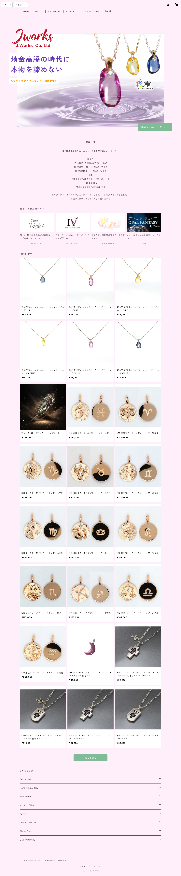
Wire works (25, 796)
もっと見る (90, 757)
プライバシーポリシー (31, 861)
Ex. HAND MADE (27, 840)
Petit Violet (25, 779)
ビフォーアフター (91, 11)
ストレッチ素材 (27, 805)
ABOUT (39, 11)
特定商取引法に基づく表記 (55, 861)
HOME (26, 11)
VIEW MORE (37, 243)
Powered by (87, 871)
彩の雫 (108, 11)
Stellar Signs (26, 831)
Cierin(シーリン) (28, 822)
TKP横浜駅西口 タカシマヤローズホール (91, 179)
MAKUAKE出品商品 (29, 788)
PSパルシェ (25, 814)
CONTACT (71, 11)
